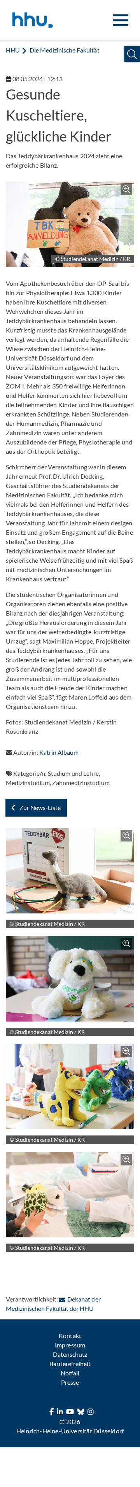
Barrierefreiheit (70, 1363)
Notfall (70, 1373)
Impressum (70, 1345)
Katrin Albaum (59, 752)
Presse (70, 1382)
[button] (132, 54)
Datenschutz (70, 1354)
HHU (13, 50)
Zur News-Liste (40, 807)
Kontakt (70, 1335)
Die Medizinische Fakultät (64, 50)
